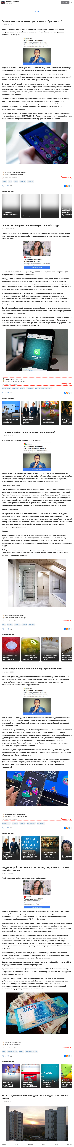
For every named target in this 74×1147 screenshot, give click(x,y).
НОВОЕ (43, 1144)
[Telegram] (69, 210)
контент (22, 847)
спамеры (30, 205)
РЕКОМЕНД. (30, 1144)
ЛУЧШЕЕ (56, 1144)
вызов (16, 205)
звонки (4, 205)
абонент (22, 205)
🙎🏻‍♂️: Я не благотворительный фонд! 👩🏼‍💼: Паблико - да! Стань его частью (15, 839)
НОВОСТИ (4, 1144)
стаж (3, 1076)
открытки (15, 412)
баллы (21, 1076)
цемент (24, 649)
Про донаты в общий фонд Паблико (10, 201)
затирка (9, 649)
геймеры (15, 847)
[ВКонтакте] (65, 210)
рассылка (30, 412)
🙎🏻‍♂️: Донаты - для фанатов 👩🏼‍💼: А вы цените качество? (12, 1068)
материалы (40, 847)
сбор (10, 205)
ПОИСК (17, 1144)
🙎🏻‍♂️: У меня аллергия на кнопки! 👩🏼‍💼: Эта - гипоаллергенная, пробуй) (14, 641)
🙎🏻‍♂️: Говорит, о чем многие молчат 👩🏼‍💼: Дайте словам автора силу (14, 198)
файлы (22, 412)
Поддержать (65, 2)
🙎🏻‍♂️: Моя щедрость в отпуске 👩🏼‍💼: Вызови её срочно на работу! (14, 404)
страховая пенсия (31, 1076)
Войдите (55, 37)
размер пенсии (12, 1076)
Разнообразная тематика (12, 2)
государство (6, 847)
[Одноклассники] (67, 210)
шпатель (17, 649)
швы (3, 649)
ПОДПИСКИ (69, 1144)
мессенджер (6, 412)
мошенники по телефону (43, 412)
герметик (32, 649)
